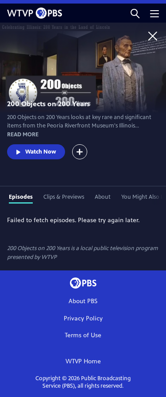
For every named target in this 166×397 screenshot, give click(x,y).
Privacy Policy (83, 318)
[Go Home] (152, 35)
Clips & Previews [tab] (63, 196)
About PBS (83, 301)
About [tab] (103, 196)
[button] (135, 13)
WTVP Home (83, 361)
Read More (23, 134)
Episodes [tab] (21, 196)
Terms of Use (83, 335)
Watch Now (40, 151)
